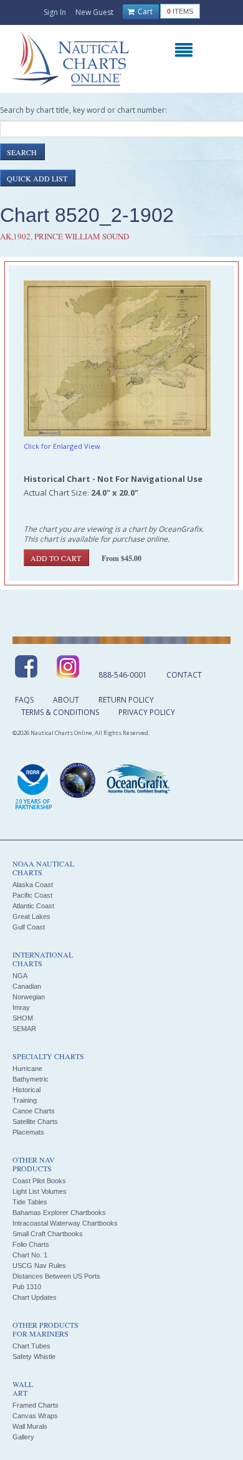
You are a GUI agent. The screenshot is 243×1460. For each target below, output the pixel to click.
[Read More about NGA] (78, 780)
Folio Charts (30, 1244)
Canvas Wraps (35, 1415)
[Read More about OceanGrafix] (137, 780)
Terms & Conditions (60, 712)
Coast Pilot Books (39, 1180)
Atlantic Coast (33, 906)
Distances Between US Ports (56, 1276)
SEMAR (24, 1028)
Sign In (55, 12)
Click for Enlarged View (62, 446)
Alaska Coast (32, 884)
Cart (144, 11)
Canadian (26, 986)
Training (24, 1100)
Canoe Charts (33, 1111)
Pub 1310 (26, 1286)
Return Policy (126, 699)
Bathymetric (30, 1079)
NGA (19, 975)
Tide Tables (29, 1202)
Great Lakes (31, 916)
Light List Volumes (39, 1191)
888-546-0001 (122, 675)
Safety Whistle (33, 1356)
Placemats (28, 1132)
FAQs (24, 699)
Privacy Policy (146, 712)
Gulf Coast (28, 927)
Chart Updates (34, 1297)
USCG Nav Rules (39, 1265)
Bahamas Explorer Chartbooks (59, 1212)
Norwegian (28, 997)
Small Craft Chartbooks (47, 1233)
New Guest (94, 12)
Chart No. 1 (29, 1255)
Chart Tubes (31, 1346)
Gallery (23, 1437)
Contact (184, 675)
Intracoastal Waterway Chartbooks (65, 1223)
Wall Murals (29, 1426)
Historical (26, 1089)
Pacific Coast (32, 895)
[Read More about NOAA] (33, 787)
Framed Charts (35, 1405)
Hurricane (27, 1068)
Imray (21, 1007)
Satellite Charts (35, 1121)
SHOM (22, 1018)
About (66, 699)
